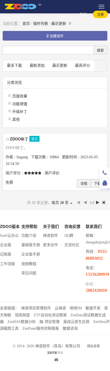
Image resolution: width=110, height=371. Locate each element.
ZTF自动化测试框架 (50, 315)
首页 (26, 24)
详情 (83, 183)
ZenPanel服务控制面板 (40, 328)
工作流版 (7, 264)
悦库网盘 (22, 315)
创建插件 (56, 35)
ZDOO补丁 (19, 138)
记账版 (5, 254)
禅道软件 (50, 236)
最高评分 (82, 66)
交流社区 (71, 245)
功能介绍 (28, 236)
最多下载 (14, 66)
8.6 (55, 353)
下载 (97, 183)
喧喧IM (76, 308)
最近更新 (58, 24)
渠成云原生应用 (76, 322)
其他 (16, 119)
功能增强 (19, 104)
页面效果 (19, 96)
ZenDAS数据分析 (21, 322)
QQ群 (68, 236)
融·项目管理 (50, 322)
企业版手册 (30, 254)
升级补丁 (19, 112)
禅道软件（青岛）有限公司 (57, 346)
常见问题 (28, 273)
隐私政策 (93, 346)
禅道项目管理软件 (36, 308)
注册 (100, 14)
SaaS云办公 (9, 236)
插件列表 (40, 24)
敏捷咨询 (70, 328)
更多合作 (50, 245)
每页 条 (61, 203)
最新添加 (37, 66)
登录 (83, 14)
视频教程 (28, 264)
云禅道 (60, 308)
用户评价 (52, 173)
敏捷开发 (92, 308)
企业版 (5, 245)
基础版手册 (30, 245)
